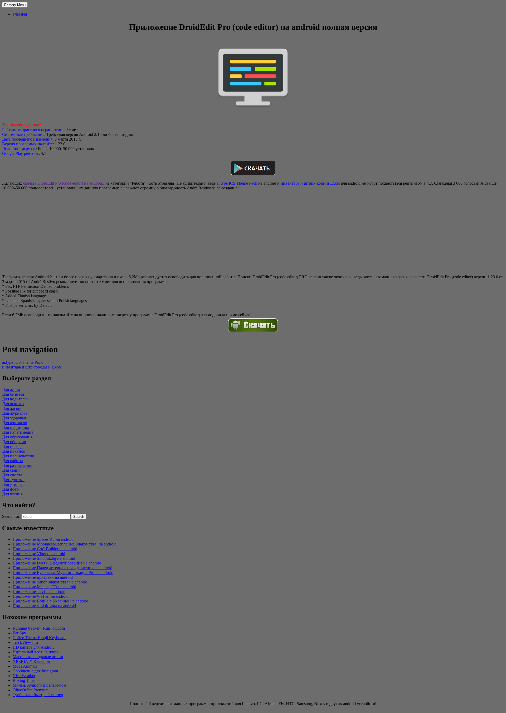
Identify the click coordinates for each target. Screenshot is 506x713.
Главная (20, 14)
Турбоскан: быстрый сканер (38, 694)
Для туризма (13, 479)
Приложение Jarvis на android (39, 591)
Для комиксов (14, 422)
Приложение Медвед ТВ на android (44, 587)
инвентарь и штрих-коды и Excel (310, 183)
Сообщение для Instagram (35, 671)
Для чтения (12, 494)
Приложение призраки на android (43, 577)
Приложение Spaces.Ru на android (43, 539)
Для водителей (15, 399)
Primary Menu (15, 5)
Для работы (12, 460)
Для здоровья (14, 418)
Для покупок (13, 451)
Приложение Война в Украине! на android (50, 601)
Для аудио (11, 389)
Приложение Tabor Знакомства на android (50, 582)
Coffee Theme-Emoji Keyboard (39, 637)
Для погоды (12, 446)
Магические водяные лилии (38, 656)
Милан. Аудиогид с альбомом (39, 685)
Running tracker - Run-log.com (39, 628)
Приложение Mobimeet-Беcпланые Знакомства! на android (64, 544)
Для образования (17, 437)
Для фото (10, 489)
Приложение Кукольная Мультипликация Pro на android (63, 572)
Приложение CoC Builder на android (45, 549)
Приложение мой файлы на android (44, 606)
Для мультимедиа (17, 432)
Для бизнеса (13, 394)
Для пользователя (18, 456)
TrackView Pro (25, 642)
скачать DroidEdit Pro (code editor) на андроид (63, 183)
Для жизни (12, 408)
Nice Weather (24, 675)
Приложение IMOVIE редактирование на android (57, 563)
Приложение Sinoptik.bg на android (44, 558)
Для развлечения (17, 465)
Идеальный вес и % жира (35, 652)
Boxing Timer (24, 680)
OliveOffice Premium (30, 690)
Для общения (14, 441)
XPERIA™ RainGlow (32, 661)
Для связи (11, 470)
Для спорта (12, 475)
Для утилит (12, 484)
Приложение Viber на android (39, 553)
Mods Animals (25, 666)
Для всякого (13, 403)
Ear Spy (19, 633)
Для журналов (15, 413)
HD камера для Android (34, 647)
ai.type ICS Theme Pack (237, 183)
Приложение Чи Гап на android (41, 596)
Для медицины (15, 427)
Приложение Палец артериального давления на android (62, 568)
